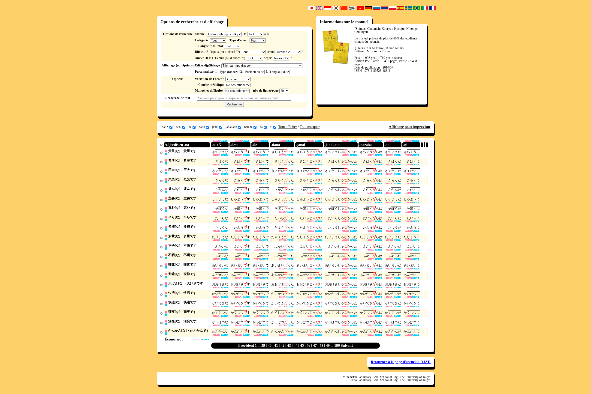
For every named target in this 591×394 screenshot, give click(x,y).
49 (328, 345)
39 (263, 345)
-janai (214, 126)
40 (269, 345)
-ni (270, 126)
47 (315, 345)
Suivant (347, 345)
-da (261, 126)
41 (276, 345)
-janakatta (231, 126)
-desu (178, 126)
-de (190, 126)
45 (302, 345)
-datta (201, 126)
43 (289, 345)
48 (321, 345)
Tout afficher (287, 127)
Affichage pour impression (409, 127)
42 (282, 345)
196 (337, 345)
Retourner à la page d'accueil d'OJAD (401, 362)
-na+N (165, 126)
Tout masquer (310, 127)
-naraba (248, 126)
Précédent (246, 345)
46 (308, 345)
